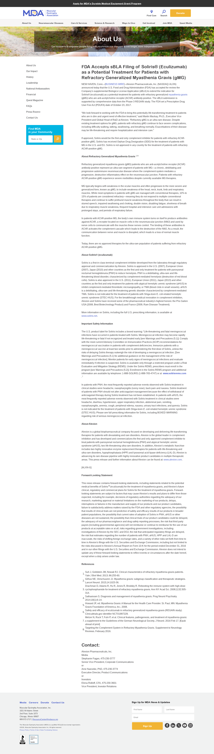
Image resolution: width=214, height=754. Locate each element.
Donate (180, 13)
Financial (31, 94)
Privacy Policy (24, 730)
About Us (26, 23)
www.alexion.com (173, 459)
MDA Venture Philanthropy (121, 9)
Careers (33, 702)
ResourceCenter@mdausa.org (45, 719)
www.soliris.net (89, 316)
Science (104, 23)
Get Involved (149, 23)
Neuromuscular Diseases (51, 23)
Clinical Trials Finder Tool (80, 9)
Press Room (32, 112)
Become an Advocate (79, 7)
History (29, 77)
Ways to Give (128, 23)
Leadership (32, 83)
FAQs (29, 106)
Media (23, 702)
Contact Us (32, 117)
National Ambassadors (38, 88)
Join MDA (167, 23)
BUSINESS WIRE (114, 84)
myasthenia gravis (178, 94)
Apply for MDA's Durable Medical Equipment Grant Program (107, 3)
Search (163, 15)
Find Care (151, 15)
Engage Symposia (78, 8)
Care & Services (79, 23)
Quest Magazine (34, 100)
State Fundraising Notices (49, 730)
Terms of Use (34, 730)
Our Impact (31, 71)
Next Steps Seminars (79, 13)
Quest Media (186, 23)
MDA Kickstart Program (120, 15)
